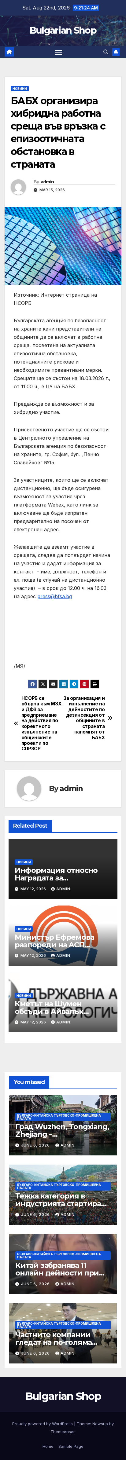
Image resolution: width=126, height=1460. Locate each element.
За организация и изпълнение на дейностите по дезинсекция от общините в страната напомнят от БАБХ (84, 718)
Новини (20, 88)
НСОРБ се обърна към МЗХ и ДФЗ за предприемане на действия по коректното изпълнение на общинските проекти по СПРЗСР (41, 724)
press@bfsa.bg (54, 596)
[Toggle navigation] (58, 52)
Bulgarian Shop (63, 30)
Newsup (100, 1423)
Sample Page (70, 1446)
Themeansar (62, 1431)
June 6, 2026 (36, 1145)
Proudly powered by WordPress (43, 1423)
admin (47, 182)
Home (48, 1446)
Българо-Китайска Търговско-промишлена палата (59, 1117)
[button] (105, 52)
